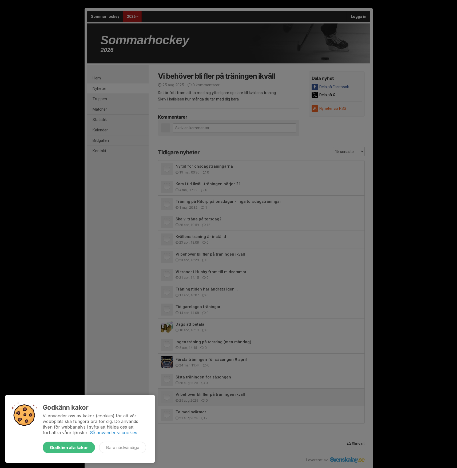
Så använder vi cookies (113, 432)
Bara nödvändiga (122, 447)
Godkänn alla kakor (69, 447)
